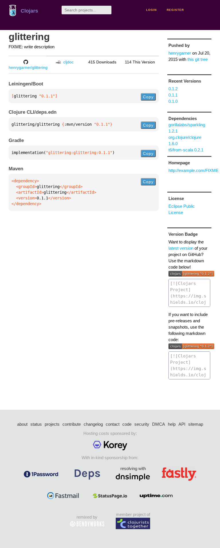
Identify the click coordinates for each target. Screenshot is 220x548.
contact (112, 424)
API (181, 424)
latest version (180, 248)
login (151, 9)
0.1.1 (173, 95)
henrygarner (179, 53)
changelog (93, 424)
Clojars (29, 11)
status (36, 424)
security (141, 424)
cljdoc (68, 62)
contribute (71, 424)
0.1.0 (173, 101)
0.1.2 (173, 88)
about (22, 424)
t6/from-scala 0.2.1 (185, 149)
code (126, 424)
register (175, 9)
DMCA (158, 424)
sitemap (195, 424)
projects (52, 424)
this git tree (197, 59)
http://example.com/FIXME (193, 170)
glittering (29, 36)
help (172, 424)
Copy (148, 97)
